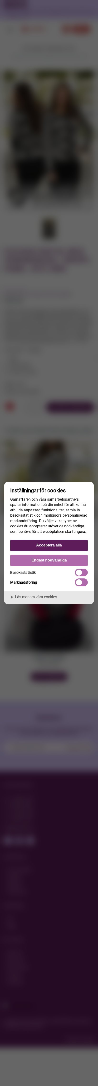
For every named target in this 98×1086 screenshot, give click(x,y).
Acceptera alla (49, 545)
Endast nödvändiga (49, 560)
